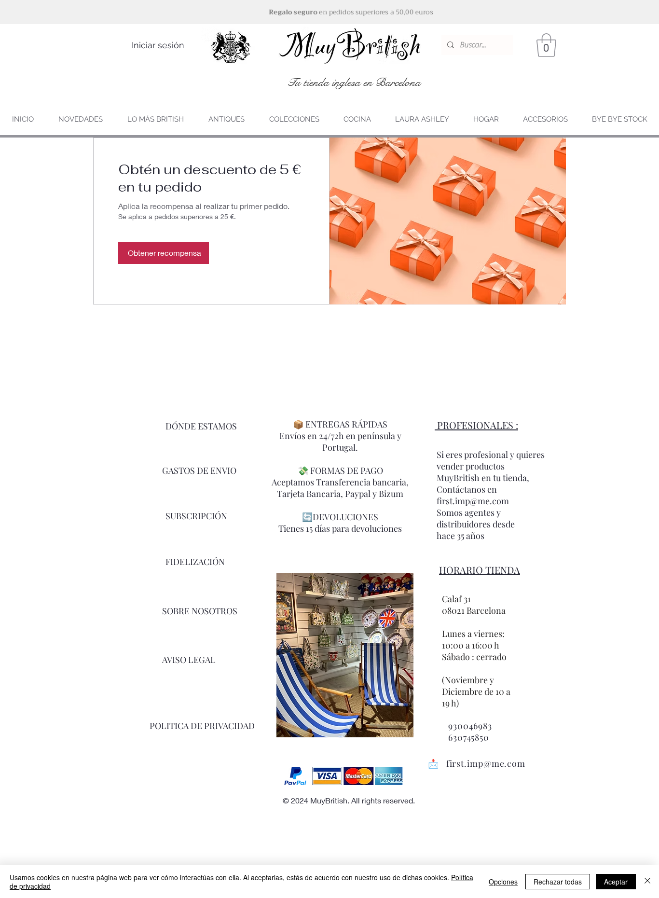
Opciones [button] (503, 881)
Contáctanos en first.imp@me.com (473, 495)
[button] (546, 45)
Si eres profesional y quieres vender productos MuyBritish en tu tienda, (491, 466)
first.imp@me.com (485, 763)
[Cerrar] (647, 881)
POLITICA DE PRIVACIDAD (202, 726)
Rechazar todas (558, 881)
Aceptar (616, 881)
